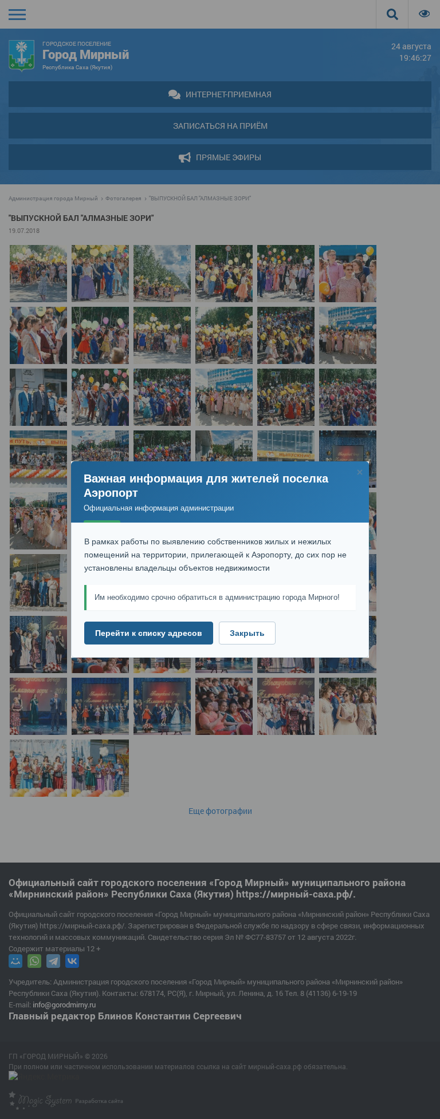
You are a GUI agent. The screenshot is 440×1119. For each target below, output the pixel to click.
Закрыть (247, 633)
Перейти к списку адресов (148, 633)
